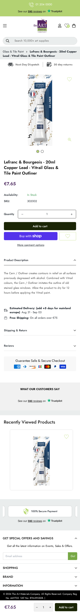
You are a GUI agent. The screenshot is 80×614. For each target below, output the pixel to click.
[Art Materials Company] (40, 25)
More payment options (30, 245)
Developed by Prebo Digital (60, 598)
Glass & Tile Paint (13, 52)
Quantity (9, 214)
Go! (73, 556)
